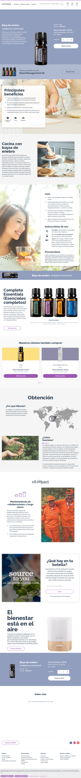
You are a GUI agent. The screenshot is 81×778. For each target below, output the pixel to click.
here (1, 772)
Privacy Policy (43, 776)
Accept (7, 776)
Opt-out (21, 776)
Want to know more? (34, 776)
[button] (40, 382)
